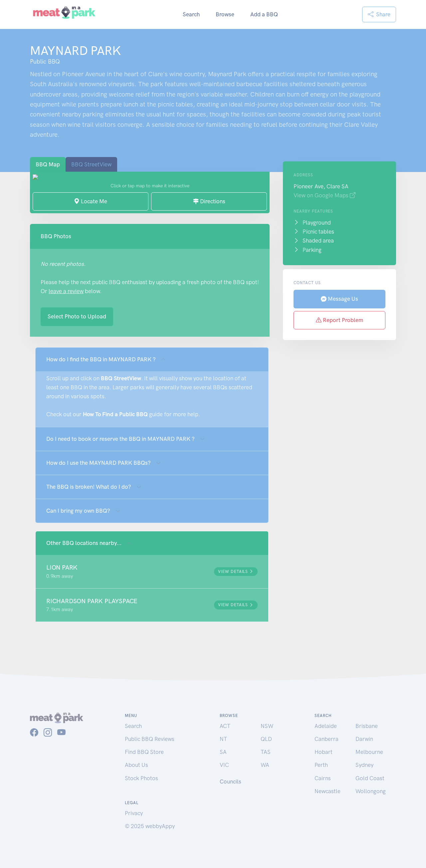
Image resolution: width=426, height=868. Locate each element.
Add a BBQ (264, 14)
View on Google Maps (322, 195)
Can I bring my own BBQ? (78, 510)
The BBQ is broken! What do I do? (88, 486)
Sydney (364, 765)
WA (265, 765)
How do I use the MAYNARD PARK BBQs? (98, 462)
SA (223, 752)
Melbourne (369, 752)
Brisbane (366, 726)
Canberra (326, 739)
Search (191, 14)
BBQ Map (48, 164)
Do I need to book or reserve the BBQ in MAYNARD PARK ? (120, 438)
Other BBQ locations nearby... (83, 543)
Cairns (323, 778)
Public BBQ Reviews (149, 739)
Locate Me (93, 201)
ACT (225, 726)
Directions (212, 201)
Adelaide (326, 726)
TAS (266, 752)
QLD (266, 739)
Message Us (342, 298)
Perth (321, 765)
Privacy (134, 813)
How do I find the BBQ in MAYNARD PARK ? (101, 359)
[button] (152, 571)
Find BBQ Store (144, 752)
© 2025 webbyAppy (150, 826)
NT (223, 739)
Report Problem (342, 320)
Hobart (323, 752)
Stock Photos (141, 778)
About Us (136, 765)
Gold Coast (369, 778)
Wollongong (370, 791)
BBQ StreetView (91, 164)
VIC (224, 765)
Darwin (364, 739)
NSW (267, 726)
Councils (230, 781)
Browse (225, 14)
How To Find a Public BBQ (115, 414)
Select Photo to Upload (77, 316)
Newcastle (327, 791)
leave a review (66, 291)
